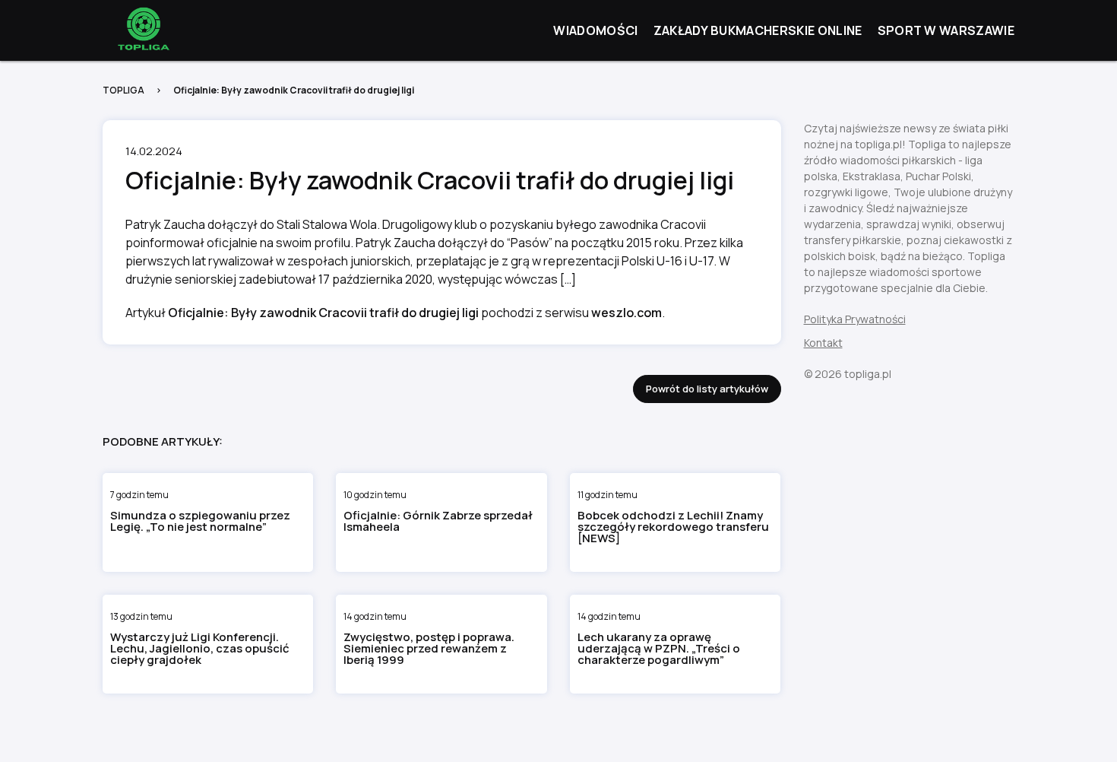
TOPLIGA (123, 90)
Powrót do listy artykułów (707, 388)
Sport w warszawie (946, 30)
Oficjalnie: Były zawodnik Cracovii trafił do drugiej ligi (323, 312)
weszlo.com (626, 312)
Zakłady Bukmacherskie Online (757, 30)
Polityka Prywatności (855, 319)
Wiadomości (595, 30)
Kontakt (823, 342)
